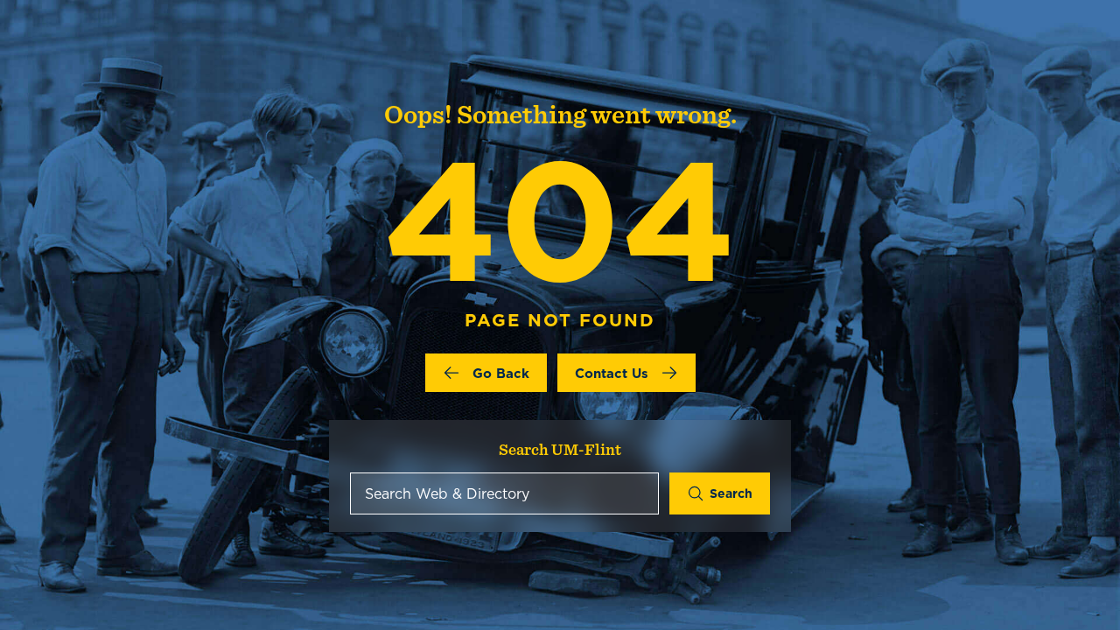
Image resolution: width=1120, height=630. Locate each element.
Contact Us (611, 373)
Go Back (500, 373)
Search (731, 493)
